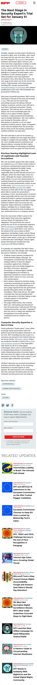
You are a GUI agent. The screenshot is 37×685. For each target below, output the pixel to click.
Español (5, 49)
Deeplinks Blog (18, 463)
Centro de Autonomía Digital (20, 185)
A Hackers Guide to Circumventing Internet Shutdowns (23, 651)
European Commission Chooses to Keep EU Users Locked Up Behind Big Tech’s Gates (24, 515)
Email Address (8, 428)
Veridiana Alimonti (24, 530)
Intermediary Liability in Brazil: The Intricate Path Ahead (23, 470)
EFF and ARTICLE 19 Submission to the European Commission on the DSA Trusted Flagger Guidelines (24, 492)
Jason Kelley (7, 23)
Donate (21, 2)
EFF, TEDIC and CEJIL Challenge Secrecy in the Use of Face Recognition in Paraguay (23, 540)
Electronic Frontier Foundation (6, 3)
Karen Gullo (30, 506)
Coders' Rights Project (11, 388)
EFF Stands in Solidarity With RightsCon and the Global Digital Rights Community (23, 674)
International (8, 384)
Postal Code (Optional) (11, 421)
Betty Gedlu (30, 572)
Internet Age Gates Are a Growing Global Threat (23, 560)
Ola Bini (6, 397)
